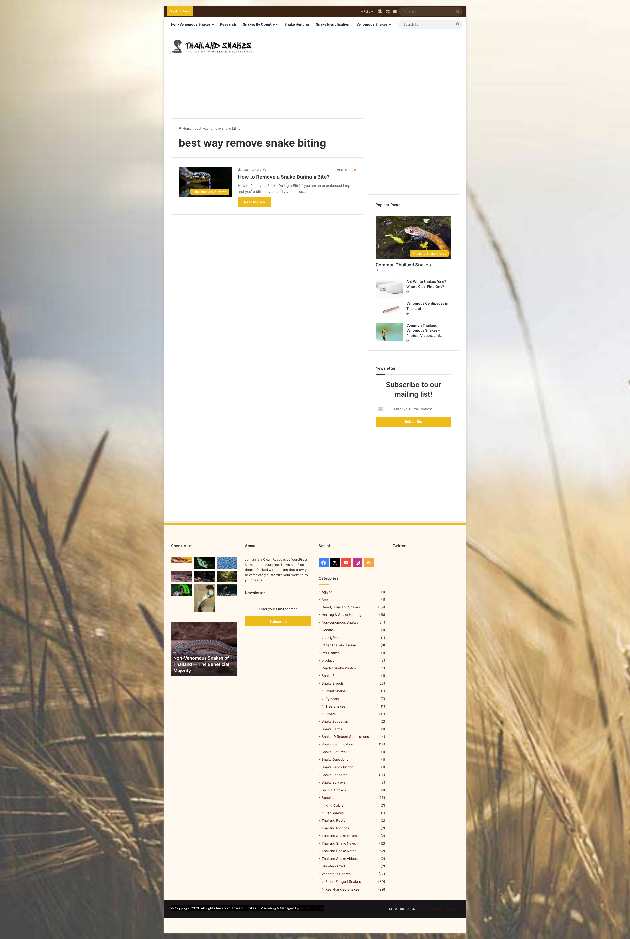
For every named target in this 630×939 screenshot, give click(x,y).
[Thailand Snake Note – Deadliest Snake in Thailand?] (204, 563)
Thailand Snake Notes (339, 851)
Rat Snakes (334, 813)
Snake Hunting (296, 24)
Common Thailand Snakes (403, 264)
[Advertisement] (365, 71)
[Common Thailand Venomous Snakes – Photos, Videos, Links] (389, 332)
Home (187, 128)
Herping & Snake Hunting (341, 615)
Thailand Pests (333, 820)
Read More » (254, 202)
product (328, 660)
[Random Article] (387, 11)
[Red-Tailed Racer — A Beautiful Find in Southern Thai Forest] (181, 576)
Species (328, 798)
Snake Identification (332, 24)
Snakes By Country (259, 24)
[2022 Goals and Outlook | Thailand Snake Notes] (227, 576)
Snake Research (334, 775)
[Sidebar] (395, 11)
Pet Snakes (331, 653)
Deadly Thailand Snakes (341, 607)
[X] (335, 562)
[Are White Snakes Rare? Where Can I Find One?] (389, 288)
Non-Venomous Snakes (191, 24)
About (437, 909)
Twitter (399, 545)
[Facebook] (324, 562)
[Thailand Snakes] (210, 47)
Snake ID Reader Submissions (345, 737)
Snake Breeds (333, 683)
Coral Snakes (336, 691)
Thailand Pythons (335, 828)
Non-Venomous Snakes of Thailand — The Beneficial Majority (201, 664)
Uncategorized (333, 866)
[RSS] (369, 562)
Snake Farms (332, 729)
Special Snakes (334, 790)
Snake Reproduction (338, 767)
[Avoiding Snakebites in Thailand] (227, 590)
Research (228, 24)
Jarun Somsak (251, 170)
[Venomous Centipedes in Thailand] (389, 310)
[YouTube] (346, 562)
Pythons (332, 699)
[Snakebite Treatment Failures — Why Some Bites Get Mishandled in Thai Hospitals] (204, 598)
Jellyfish (331, 638)
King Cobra (334, 805)
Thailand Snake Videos (340, 859)
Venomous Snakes (372, 24)
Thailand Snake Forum (339, 836)
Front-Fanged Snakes (343, 881)
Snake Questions (335, 759)
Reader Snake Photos (339, 668)
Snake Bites (331, 676)
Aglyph (327, 592)
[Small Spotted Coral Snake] (227, 563)
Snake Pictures (334, 752)
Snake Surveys (334, 782)
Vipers (330, 714)
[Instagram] (357, 562)
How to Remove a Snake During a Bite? (284, 177)
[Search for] (458, 11)
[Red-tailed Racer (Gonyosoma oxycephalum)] (181, 590)
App (325, 599)
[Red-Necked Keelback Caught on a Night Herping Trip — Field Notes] (181, 560)
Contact (452, 909)
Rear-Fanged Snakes (342, 889)
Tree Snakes (335, 706)
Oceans (328, 630)
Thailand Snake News (339, 843)
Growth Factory (312, 908)
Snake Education (335, 721)
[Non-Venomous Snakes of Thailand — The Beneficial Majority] (204, 649)
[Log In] (380, 11)
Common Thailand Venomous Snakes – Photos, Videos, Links (424, 330)
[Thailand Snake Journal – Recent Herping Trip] (204, 576)
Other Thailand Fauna (339, 645)
